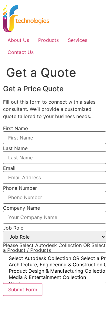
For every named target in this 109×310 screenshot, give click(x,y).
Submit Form (22, 290)
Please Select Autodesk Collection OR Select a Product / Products (54, 247)
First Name (15, 128)
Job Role (13, 227)
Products (48, 40)
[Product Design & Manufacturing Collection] (54, 271)
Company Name (21, 207)
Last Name (15, 148)
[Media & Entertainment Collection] (54, 277)
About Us (18, 40)
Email (9, 168)
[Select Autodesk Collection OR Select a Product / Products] (54, 258)
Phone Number (20, 188)
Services (77, 40)
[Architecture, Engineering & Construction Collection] (54, 264)
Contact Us (21, 52)
